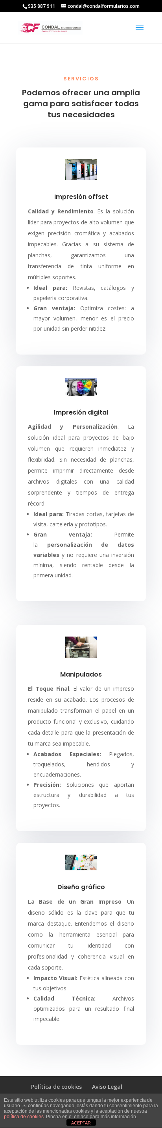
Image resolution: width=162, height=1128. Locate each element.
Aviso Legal (107, 1086)
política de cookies (24, 1116)
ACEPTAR (81, 1123)
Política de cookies (56, 1086)
